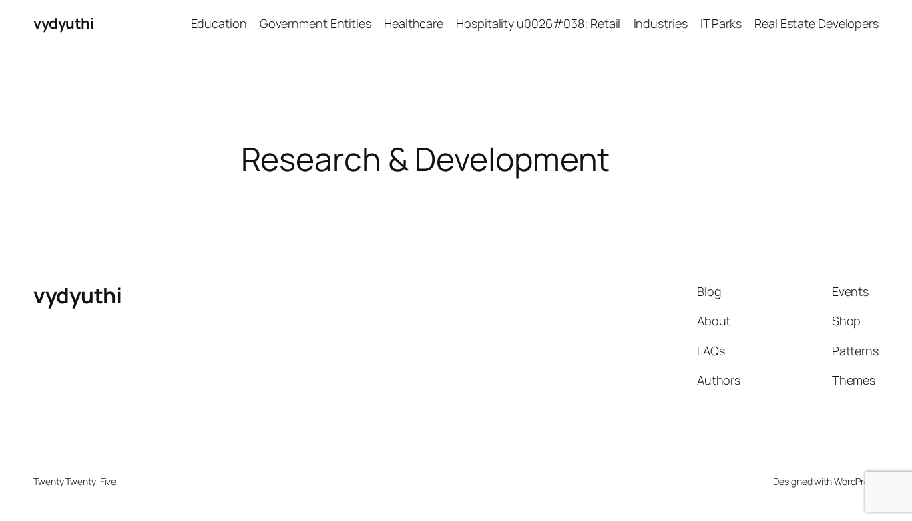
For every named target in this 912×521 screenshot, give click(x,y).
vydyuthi (63, 23)
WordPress (856, 481)
